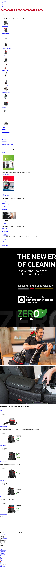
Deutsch (4, 246)
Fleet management (4, 3)
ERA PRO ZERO (3, 480)
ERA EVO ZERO (3, 445)
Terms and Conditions (3, 566)
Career (1, 552)
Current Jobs (4, 223)
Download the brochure (6, 194)
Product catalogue (4, 1)
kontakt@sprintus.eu (5, 235)
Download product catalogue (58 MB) (8, 173)
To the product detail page (3, 426)
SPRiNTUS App (4, 239)
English (6, 246)
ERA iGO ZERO (3, 498)
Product (3, 14)
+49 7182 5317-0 (5, 234)
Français (8, 246)
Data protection (4, 244)
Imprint (1, 565)
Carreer (3, 241)
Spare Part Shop (4, 5)
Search (2, 6)
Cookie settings (2, 567)
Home (2, 13)
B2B (2, 4)
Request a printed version (6, 174)
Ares (1, 410)
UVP (2, 2)
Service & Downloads (4, 146)
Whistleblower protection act (5, 245)
